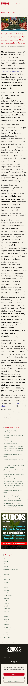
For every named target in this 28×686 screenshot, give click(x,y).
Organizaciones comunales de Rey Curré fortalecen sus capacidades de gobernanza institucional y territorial (13, 483)
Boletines (6, 574)
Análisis (6, 566)
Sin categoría (7, 627)
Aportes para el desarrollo (11, 569)
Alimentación (7, 564)
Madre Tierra (22, 46)
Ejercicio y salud (8, 595)
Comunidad (7, 580)
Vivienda (6, 635)
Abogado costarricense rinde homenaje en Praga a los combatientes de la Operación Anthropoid (14, 442)
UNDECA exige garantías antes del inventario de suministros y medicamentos (13, 461)
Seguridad (6, 624)
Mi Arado (6, 611)
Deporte (6, 587)
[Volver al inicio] (5, 4)
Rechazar (14, 678)
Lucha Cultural (8, 606)
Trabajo (6, 632)
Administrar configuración (14, 681)
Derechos (6, 590)
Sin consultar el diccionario (11, 479)
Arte (5, 572)
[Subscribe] (25, 657)
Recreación (6, 619)
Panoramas (7, 614)
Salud (5, 622)
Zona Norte (7, 638)
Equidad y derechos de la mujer (12, 601)
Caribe (5, 577)
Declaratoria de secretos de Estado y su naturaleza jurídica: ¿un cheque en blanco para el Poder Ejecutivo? (13, 505)
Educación (6, 593)
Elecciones (6, 598)
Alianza (6, 561)
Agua (5, 558)
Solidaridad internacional (10, 630)
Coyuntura (6, 582)
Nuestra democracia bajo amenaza (13, 488)
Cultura (6, 585)
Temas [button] (23, 4)
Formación (6, 603)
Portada (18, 4)
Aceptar (14, 674)
